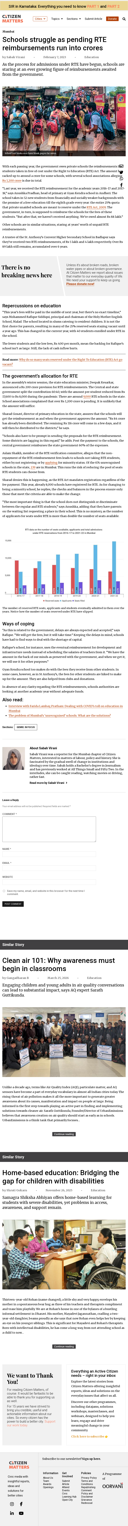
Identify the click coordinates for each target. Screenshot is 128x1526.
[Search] (124, 19)
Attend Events (66, 1489)
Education (91, 57)
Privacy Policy (89, 1477)
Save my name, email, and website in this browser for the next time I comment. (46, 892)
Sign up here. (91, 1459)
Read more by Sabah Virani (47, 782)
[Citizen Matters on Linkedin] (12, 1513)
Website (7, 876)
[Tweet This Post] (121, 172)
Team (46, 1480)
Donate (112, 18)
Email (6, 862)
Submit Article (93, 18)
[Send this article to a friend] (121, 166)
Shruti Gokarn (17, 1190)
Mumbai (8, 31)
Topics (55, 18)
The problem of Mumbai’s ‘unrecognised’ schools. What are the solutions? (60, 715)
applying (51, 462)
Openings (48, 1487)
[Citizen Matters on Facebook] (21, 1504)
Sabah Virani (16, 57)
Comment (9, 814)
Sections (72, 18)
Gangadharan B (18, 978)
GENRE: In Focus (26, 727)
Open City (67, 1499)
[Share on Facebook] (121, 185)
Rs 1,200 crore (12, 180)
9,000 (87, 396)
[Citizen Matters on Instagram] (12, 1504)
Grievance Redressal (86, 1501)
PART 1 (93, 6)
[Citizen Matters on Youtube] (21, 1513)
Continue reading (64, 1134)
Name (6, 848)
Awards (47, 1484)
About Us (48, 1477)
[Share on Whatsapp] (121, 179)
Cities (39, 18)
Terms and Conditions (87, 1482)
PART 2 (113, 6)
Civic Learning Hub (69, 1495)
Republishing (88, 1487)
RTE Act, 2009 (96, 207)
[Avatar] (13, 758)
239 (33, 467)
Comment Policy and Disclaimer (87, 1493)
